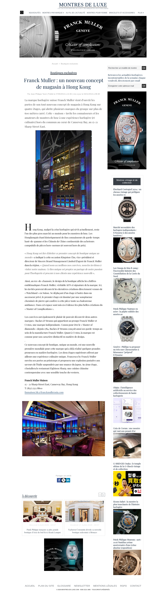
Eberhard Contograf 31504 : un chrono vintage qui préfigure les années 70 (127, 192)
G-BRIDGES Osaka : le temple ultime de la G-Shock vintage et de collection (127, 466)
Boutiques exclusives (69, 64)
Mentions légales (105, 586)
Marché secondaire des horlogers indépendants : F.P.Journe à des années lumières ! (125, 231)
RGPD (123, 586)
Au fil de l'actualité (75, 13)
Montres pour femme (97, 13)
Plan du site (46, 586)
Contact (135, 586)
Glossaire (64, 586)
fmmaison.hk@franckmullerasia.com (44, 392)
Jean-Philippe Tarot (39, 94)
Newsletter (82, 586)
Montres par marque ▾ (53, 13)
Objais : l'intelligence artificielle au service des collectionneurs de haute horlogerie (124, 391)
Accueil (55, 64)
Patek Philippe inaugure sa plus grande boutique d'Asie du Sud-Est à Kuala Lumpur (42, 531)
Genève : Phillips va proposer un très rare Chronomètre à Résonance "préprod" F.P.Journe (126, 350)
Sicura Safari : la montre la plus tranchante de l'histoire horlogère (126, 504)
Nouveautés (35, 13)
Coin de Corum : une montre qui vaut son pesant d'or (126, 429)
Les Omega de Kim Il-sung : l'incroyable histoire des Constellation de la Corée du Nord (126, 272)
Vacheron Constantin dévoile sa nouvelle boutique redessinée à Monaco (84, 531)
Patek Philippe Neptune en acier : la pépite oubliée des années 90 (126, 311)
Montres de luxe (83, 4)
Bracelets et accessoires (122, 13)
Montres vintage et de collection (126, 181)
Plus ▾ (141, 13)
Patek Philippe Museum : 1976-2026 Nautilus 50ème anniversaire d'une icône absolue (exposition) (127, 543)
